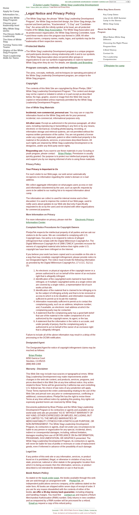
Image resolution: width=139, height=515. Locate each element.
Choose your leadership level (11, 24)
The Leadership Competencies (110, 58)
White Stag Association (50, 30)
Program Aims (109, 46)
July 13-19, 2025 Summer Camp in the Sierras (114, 19)
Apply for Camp (11, 11)
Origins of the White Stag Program (13, 51)
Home (6, 8)
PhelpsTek (74, 481)
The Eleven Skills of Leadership (13, 35)
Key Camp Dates (110, 14)
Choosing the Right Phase (115, 43)
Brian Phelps (65, 153)
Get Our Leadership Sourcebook (78, 1)
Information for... (11, 14)
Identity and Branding (81, 62)
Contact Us (103, 1)
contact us (69, 495)
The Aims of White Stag (12, 40)
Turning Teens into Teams (12, 46)
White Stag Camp (111, 24)
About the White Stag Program (11, 19)
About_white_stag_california (40, 7)
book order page (50, 478)
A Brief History (109, 50)
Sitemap (95, 1)
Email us (33, 503)
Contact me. (93, 510)
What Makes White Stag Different (114, 38)
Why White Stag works (11, 30)
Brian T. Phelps (84, 510)
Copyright (55, 510)
